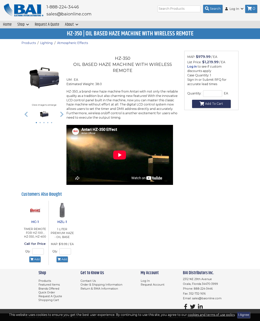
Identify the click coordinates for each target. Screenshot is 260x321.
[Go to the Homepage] (24, 10)
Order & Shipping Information (101, 284)
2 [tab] (41, 123)
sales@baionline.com (207, 298)
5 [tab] (52, 123)
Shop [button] (21, 24)
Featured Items (49, 284)
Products (29, 43)
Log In (145, 281)
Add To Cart (214, 103)
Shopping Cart (48, 300)
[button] (26, 114)
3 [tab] (45, 123)
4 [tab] (49, 123)
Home (7, 24)
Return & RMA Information (99, 288)
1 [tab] (37, 123)
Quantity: (194, 93)
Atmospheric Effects (72, 43)
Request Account (152, 284)
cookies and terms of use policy (211, 315)
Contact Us (88, 281)
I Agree (243, 315)
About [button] (70, 24)
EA (226, 93)
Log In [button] (234, 9)
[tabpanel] (44, 114)
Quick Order (46, 292)
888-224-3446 (203, 288)
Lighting (46, 43)
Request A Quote (47, 24)
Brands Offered (48, 288)
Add (37, 259)
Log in (192, 66)
